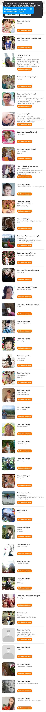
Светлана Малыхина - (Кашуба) (28, 236)
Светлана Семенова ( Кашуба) (28, 270)
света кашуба (22, 510)
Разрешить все (12, 14)
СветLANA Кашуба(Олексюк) (28, 166)
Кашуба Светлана (23, 561)
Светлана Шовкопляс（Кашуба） (29, 596)
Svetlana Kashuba (23, 55)
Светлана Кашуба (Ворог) (26, 149)
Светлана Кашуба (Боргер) (27, 287)
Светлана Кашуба (23, 21)
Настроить (26, 14)
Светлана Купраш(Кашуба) (27, 132)
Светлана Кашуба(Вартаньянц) (28, 304)
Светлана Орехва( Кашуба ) (27, 77)
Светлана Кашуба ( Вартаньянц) (29, 38)
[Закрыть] (31, 9)
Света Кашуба (22, 613)
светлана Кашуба (23, 544)
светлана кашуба (23, 114)
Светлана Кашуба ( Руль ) (26, 94)
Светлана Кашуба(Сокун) (26, 253)
